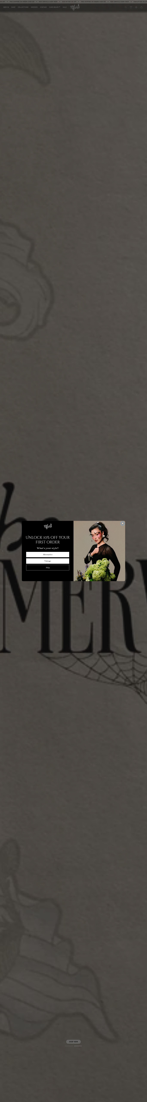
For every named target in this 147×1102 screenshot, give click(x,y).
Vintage (47, 561)
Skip (48, 568)
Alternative (48, 554)
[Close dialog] (122, 523)
